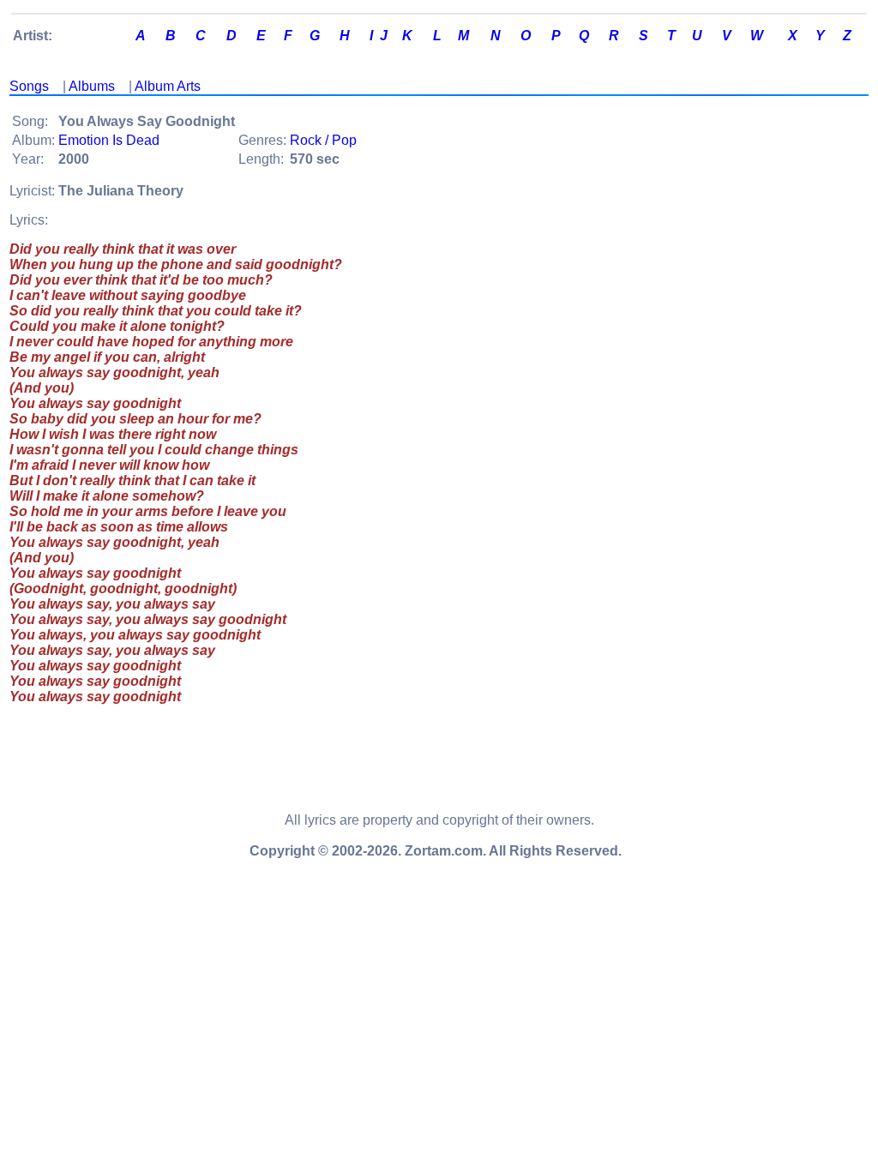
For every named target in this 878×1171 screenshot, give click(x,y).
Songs (29, 86)
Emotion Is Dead (108, 140)
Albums (92, 86)
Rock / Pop (323, 140)
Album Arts (168, 86)
